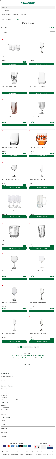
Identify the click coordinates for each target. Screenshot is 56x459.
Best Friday (3, 414)
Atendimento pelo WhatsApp (7, 376)
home (2, 19)
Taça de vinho (39, 357)
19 (35, 347)
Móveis (3, 14)
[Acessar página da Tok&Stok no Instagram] (26, 367)
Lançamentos (23, 14)
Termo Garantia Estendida (6, 383)
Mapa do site (4, 397)
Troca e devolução (5, 393)
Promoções (15, 14)
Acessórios (8, 14)
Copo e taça (16, 19)
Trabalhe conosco (5, 407)
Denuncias (3, 380)
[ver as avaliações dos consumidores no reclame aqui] (43, 447)
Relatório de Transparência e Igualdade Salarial (11, 399)
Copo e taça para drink (18, 357)
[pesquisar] (53, 7)
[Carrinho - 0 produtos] (54, 3)
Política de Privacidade (6, 388)
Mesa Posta (8, 19)
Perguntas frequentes (5, 378)
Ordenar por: (4, 32)
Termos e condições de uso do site (8, 390)
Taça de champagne (30, 357)
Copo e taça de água (28, 355)
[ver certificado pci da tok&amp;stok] (50, 447)
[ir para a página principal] (28, 3)
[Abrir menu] (9, 3)
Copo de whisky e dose (16, 355)
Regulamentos (4, 395)
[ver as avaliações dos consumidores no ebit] (37, 447)
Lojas (2, 412)
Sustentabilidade (4, 409)
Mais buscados (4, 432)
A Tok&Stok (3, 405)
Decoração (3, 424)
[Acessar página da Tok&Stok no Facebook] (22, 367)
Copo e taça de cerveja (39, 355)
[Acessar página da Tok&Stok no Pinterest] (30, 367)
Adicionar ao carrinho (14, 64)
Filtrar (51, 27)
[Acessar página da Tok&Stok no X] (34, 367)
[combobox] (14, 33)
